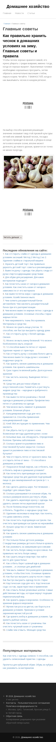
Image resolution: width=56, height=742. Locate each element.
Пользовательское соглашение (34, 702)
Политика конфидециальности (21, 706)
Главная (7, 13)
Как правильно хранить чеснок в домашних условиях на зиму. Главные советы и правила (24, 46)
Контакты (11, 702)
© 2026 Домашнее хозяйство (21, 696)
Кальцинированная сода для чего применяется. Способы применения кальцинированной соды (21, 417)
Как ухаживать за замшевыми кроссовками (28, 546)
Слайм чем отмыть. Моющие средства (26, 629)
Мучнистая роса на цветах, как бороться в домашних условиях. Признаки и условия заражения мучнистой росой (26, 610)
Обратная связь (14, 716)
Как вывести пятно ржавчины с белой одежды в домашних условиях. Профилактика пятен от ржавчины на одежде (26, 400)
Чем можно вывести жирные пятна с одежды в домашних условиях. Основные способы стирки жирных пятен (28, 314)
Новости (19, 13)
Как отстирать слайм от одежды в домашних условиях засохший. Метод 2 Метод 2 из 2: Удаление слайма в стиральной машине (27, 257)
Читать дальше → (13, 237)
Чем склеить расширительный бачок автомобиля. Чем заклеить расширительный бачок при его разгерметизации (25, 304)
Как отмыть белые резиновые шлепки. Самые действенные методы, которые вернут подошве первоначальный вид (28, 593)
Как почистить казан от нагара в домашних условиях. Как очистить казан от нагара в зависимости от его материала (26, 287)
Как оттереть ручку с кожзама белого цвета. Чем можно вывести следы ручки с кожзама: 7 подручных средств (27, 357)
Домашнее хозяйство (28, 6)
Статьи (31, 13)
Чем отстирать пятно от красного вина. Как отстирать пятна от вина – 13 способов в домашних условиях (27, 460)
